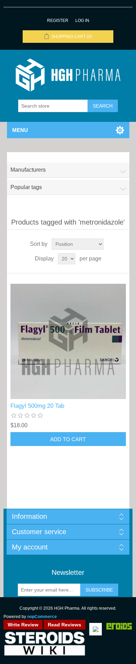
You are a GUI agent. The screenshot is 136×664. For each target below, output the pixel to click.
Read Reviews (64, 624)
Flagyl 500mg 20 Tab (37, 406)
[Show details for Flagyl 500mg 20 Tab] (68, 341)
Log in (82, 20)
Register (57, 20)
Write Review (23, 624)
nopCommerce (42, 616)
